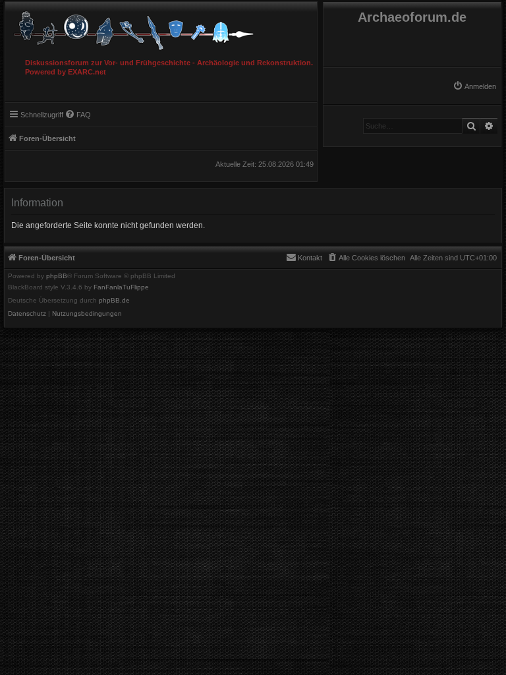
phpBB (56, 276)
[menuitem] (474, 86)
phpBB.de (114, 300)
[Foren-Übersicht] (161, 27)
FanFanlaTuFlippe (121, 287)
